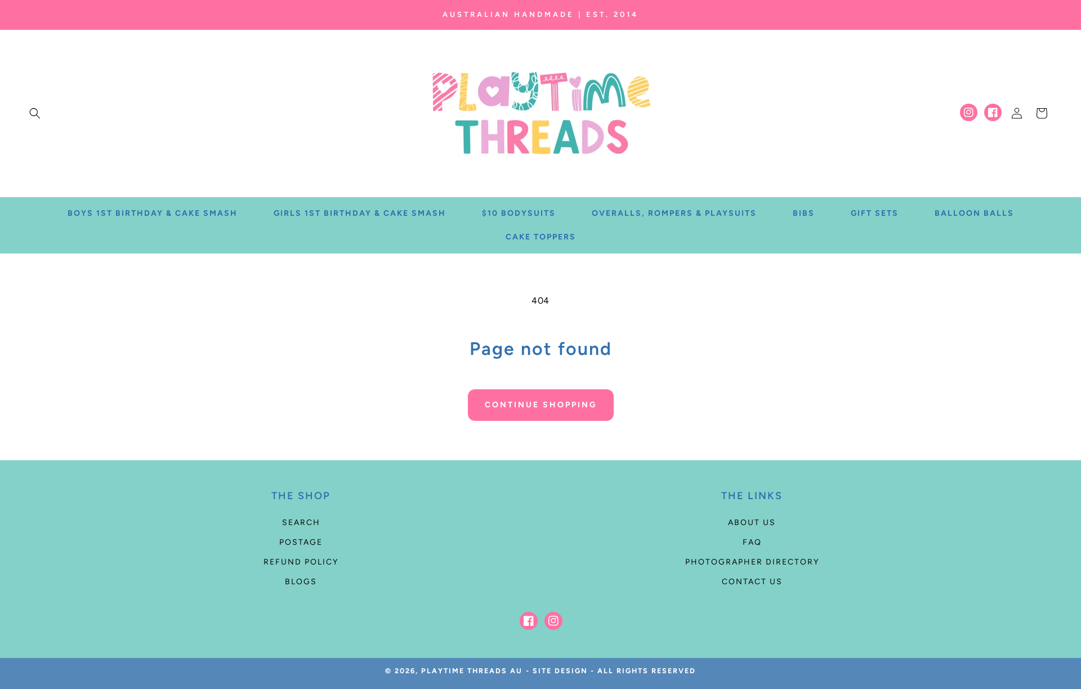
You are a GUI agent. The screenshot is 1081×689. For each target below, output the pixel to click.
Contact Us (752, 581)
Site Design (560, 670)
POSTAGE (301, 542)
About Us (752, 522)
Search (301, 522)
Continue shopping (541, 405)
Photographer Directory (752, 562)
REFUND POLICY (300, 562)
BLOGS (301, 581)
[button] (35, 113)
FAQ (752, 542)
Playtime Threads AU (471, 670)
